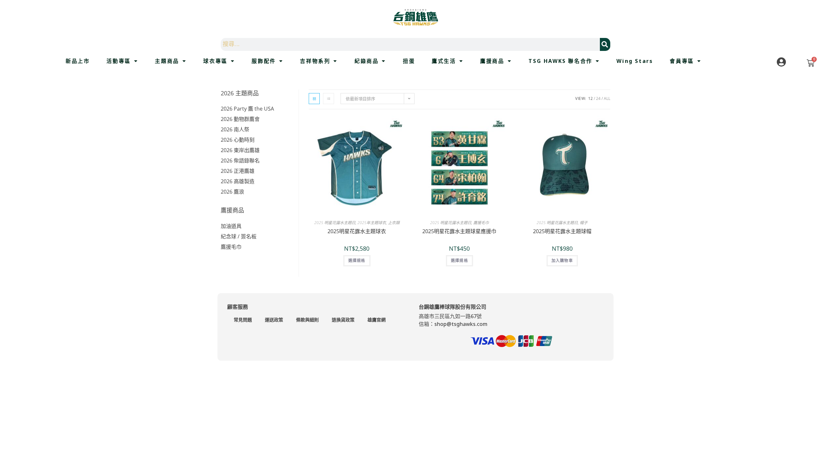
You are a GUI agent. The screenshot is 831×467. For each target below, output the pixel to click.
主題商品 (167, 61)
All (607, 98)
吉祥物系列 (315, 61)
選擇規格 (357, 260)
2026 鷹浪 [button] (232, 191)
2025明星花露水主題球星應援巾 (459, 231)
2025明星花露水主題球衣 (357, 231)
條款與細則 (307, 320)
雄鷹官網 (376, 320)
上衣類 (394, 222)
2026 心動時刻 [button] (237, 139)
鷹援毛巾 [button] (231, 246)
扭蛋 (409, 61)
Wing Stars (634, 61)
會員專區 (682, 61)
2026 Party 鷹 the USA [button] (247, 108)
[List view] (328, 98)
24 (598, 98)
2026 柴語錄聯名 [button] (240, 160)
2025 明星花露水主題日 (334, 222)
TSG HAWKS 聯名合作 (560, 61)
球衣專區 (215, 61)
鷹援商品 (492, 61)
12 (590, 98)
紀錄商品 (366, 61)
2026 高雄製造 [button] (237, 181)
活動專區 (118, 61)
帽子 (584, 222)
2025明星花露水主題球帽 (562, 231)
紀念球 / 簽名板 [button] (238, 236)
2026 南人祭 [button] (235, 129)
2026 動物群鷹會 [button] (240, 119)
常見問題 (243, 320)
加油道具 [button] (231, 226)
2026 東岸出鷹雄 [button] (240, 150)
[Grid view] (314, 98)
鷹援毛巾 (481, 222)
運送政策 (274, 320)
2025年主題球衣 (371, 222)
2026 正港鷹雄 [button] (237, 170)
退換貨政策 (343, 320)
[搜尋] (605, 44)
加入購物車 (562, 260)
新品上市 (78, 61)
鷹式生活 (444, 61)
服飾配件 (264, 61)
